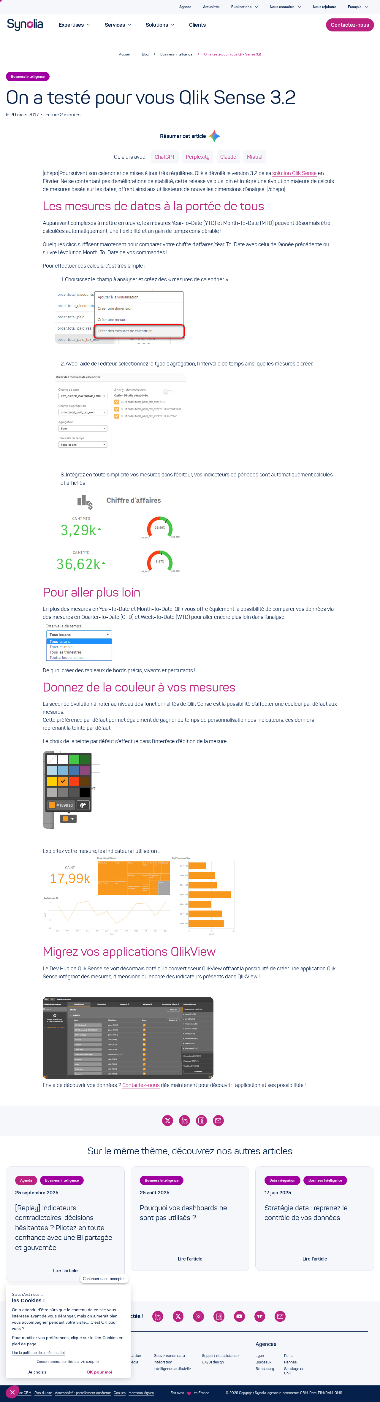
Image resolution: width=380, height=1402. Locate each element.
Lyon (260, 1355)
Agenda (26, 1180)
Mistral (254, 157)
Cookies (120, 1392)
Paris (288, 1355)
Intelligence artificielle (172, 1368)
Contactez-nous (141, 1085)
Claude (228, 157)
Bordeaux (263, 1362)
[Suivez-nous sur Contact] (280, 1316)
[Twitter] (167, 1121)
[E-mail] (218, 1121)
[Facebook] (201, 1121)
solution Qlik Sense (294, 173)
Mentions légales (141, 1392)
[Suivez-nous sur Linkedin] (158, 1316)
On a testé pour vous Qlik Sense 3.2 (232, 54)
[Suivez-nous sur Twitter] (178, 1316)
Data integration (282, 1180)
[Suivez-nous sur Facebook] (219, 1316)
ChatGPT (165, 157)
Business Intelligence (176, 54)
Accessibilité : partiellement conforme (83, 1392)
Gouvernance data (169, 1355)
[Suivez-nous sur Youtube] (239, 1316)
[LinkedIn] (184, 1121)
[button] (12, 1392)
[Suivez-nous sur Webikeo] (260, 1316)
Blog (145, 54)
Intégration (163, 1362)
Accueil (124, 54)
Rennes (290, 1362)
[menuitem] (74, 25)
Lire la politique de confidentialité (38, 1353)
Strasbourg (265, 1368)
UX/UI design (213, 1362)
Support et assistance (220, 1355)
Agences (266, 1344)
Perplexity (198, 157)
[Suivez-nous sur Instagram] (198, 1316)
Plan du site (43, 1392)
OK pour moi (99, 1372)
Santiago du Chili (294, 1371)
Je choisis (37, 1372)
